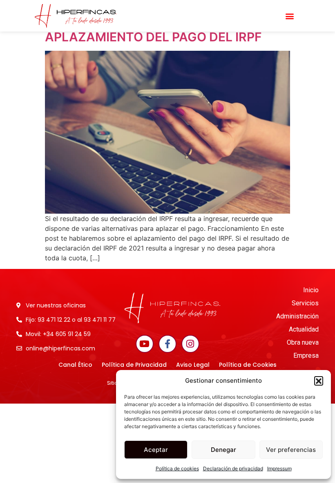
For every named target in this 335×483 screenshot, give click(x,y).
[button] (319, 381)
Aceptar (156, 450)
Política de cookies (177, 468)
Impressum (279, 468)
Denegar (223, 450)
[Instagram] (190, 344)
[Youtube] (145, 344)
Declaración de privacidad (233, 468)
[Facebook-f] (167, 344)
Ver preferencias (291, 450)
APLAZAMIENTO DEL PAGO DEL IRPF (153, 36)
